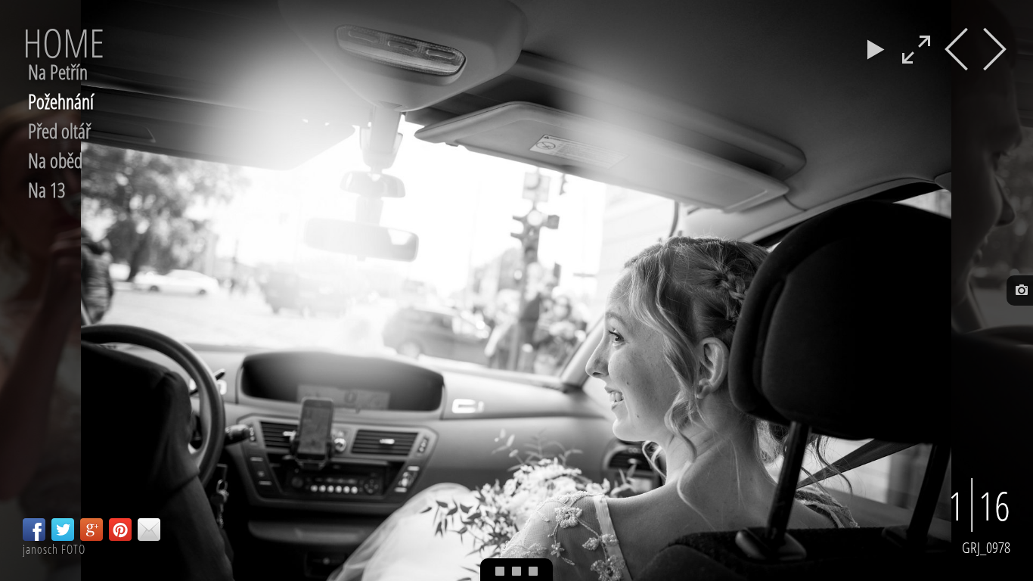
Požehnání (61, 101)
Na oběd (55, 160)
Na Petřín (58, 71)
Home (63, 42)
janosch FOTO (54, 549)
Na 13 (46, 190)
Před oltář (59, 130)
